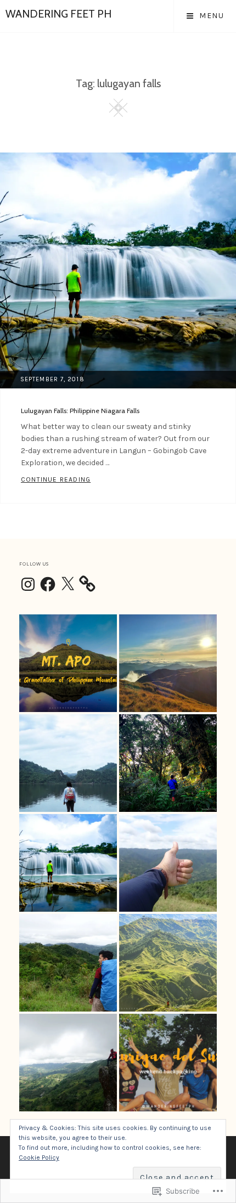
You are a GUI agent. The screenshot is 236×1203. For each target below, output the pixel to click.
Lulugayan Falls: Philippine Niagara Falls (80, 410)
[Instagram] (28, 585)
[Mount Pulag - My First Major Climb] (168, 663)
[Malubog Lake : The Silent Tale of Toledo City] (68, 763)
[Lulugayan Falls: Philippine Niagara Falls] (68, 863)
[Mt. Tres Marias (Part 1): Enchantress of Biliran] (168, 763)
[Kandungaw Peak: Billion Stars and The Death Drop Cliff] (68, 1062)
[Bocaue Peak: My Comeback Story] (68, 963)
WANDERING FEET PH (58, 13)
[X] (67, 585)
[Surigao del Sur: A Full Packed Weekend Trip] (168, 1062)
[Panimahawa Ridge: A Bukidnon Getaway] (168, 963)
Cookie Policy (39, 1157)
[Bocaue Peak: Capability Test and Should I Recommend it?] (168, 863)
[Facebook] (48, 585)
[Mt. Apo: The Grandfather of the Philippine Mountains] (68, 663)
